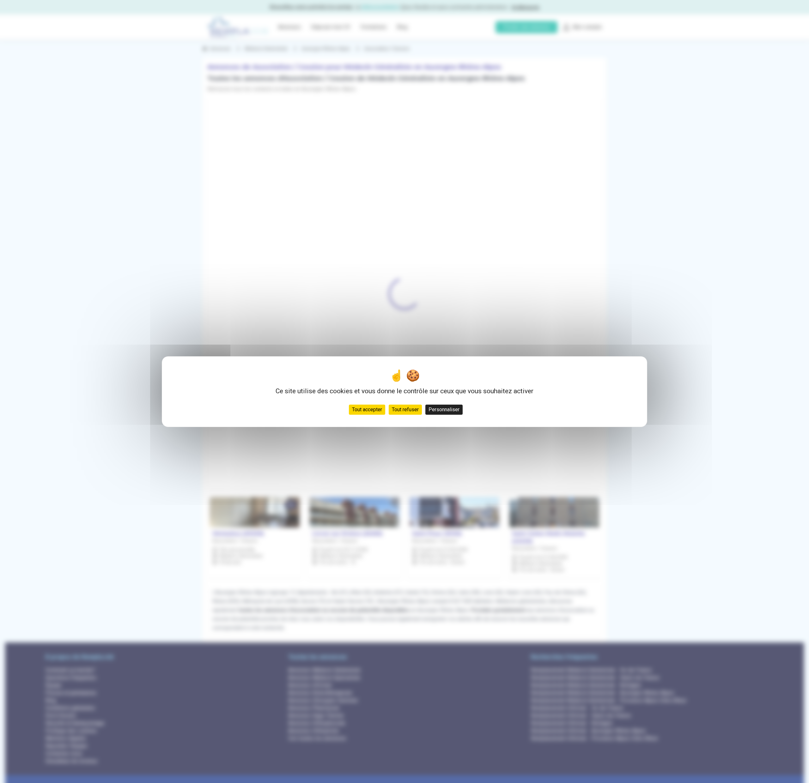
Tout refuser (405, 409)
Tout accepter (367, 409)
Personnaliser (444, 409)
